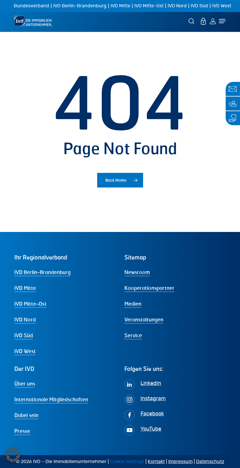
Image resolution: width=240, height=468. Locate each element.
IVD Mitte (120, 6)
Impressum (180, 461)
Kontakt (156, 461)
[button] (13, 455)
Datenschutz (210, 461)
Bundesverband (31, 6)
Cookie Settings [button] (127, 461)
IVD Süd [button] (23, 335)
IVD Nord (177, 6)
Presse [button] (22, 431)
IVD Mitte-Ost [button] (30, 303)
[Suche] (192, 20)
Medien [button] (132, 303)
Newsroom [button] (137, 272)
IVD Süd (199, 6)
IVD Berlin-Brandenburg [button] (42, 272)
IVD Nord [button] (25, 319)
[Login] (213, 20)
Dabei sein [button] (26, 415)
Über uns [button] (24, 383)
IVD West (221, 6)
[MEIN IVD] (203, 20)
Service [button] (133, 335)
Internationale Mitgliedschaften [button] (51, 399)
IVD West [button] (25, 351)
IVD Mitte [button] (25, 288)
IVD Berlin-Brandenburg (80, 6)
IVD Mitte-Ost (149, 6)
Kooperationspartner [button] (149, 288)
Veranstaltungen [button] (143, 319)
